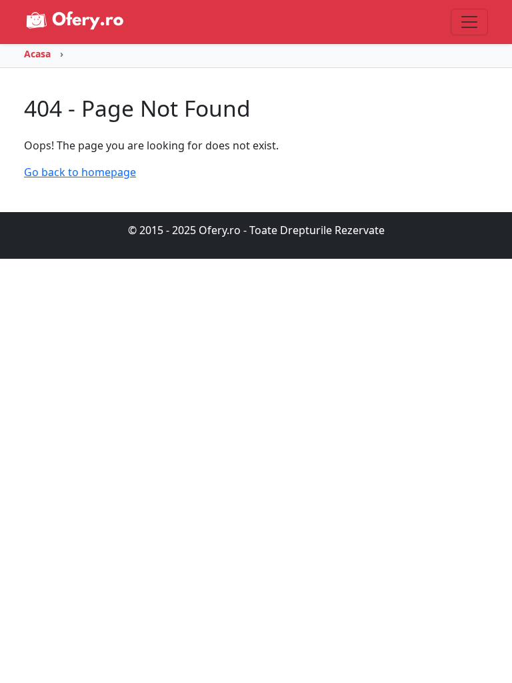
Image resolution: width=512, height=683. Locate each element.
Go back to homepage (80, 172)
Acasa (37, 53)
